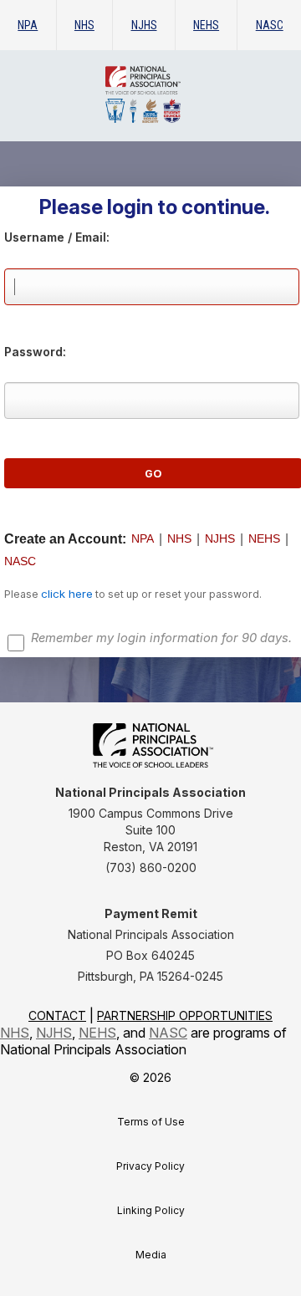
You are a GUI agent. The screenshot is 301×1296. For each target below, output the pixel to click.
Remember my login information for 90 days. (161, 637)
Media (150, 1254)
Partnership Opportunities (185, 1015)
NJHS (144, 25)
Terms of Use (151, 1121)
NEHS (206, 25)
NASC (269, 25)
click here (67, 593)
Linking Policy (151, 1210)
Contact (57, 1015)
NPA (28, 25)
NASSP (180, 94)
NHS (84, 25)
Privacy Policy (150, 1166)
